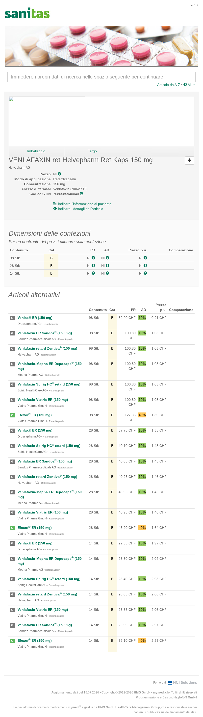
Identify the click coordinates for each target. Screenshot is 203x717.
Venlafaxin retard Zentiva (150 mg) (47, 348)
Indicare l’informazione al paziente (84, 204)
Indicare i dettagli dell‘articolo (80, 209)
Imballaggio (36, 151)
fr (195, 5)
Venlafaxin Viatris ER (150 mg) (43, 400)
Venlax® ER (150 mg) (35, 318)
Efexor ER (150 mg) (35, 415)
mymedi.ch (161, 692)
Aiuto (191, 85)
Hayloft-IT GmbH (185, 697)
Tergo (92, 151)
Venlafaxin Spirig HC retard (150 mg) (49, 384)
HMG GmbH (142, 692)
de (191, 5)
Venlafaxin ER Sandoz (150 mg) (45, 333)
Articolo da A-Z (168, 85)
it (197, 5)
